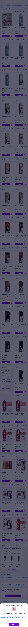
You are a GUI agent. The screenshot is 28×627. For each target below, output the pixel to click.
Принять (14, 624)
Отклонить (14, 621)
